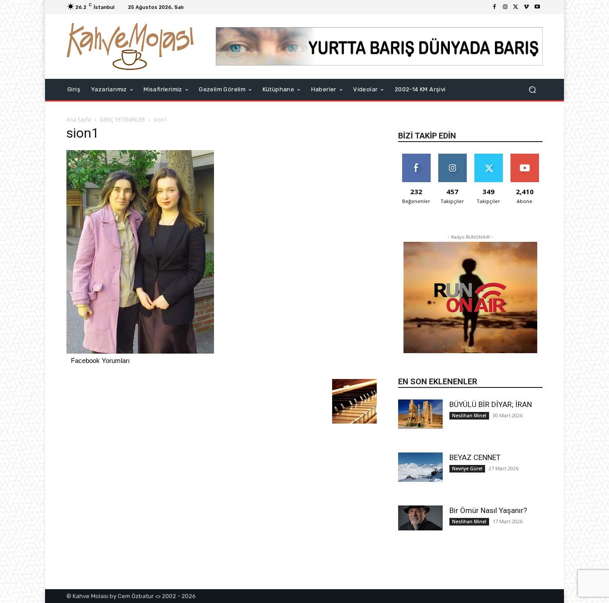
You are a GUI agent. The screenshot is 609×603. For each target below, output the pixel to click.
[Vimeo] (526, 7)
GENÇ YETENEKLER (122, 119)
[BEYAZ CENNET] (420, 467)
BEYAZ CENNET (475, 457)
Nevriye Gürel (467, 468)
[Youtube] (537, 7)
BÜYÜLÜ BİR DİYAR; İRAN (490, 404)
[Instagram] (505, 7)
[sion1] (140, 351)
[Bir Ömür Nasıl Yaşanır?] (420, 517)
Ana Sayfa (78, 119)
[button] (532, 89)
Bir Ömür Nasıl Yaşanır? (488, 510)
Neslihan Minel (469, 415)
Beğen (416, 157)
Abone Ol (524, 157)
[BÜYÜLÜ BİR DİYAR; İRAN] (420, 414)
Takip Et (452, 157)
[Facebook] (494, 7)
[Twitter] (515, 7)
